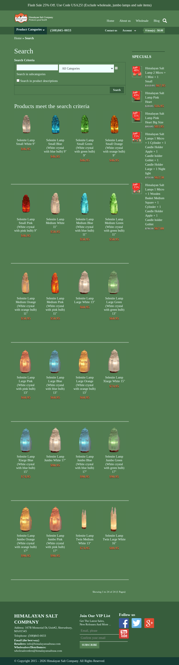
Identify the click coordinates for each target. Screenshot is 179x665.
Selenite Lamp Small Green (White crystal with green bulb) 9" (84, 148)
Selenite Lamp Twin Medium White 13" (85, 539)
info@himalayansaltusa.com (43, 643)
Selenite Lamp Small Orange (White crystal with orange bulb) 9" (114, 148)
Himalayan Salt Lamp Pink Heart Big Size (154, 118)
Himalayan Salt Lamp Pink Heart (154, 97)
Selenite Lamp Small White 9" (25, 142)
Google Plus (149, 623)
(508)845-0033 (60, 30)
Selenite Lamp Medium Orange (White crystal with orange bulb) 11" (26, 306)
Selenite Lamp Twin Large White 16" (114, 539)
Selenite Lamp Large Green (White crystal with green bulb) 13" (114, 306)
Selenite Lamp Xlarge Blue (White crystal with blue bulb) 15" (25, 464)
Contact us (111, 30)
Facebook (124, 623)
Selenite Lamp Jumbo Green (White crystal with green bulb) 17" (114, 464)
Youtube (124, 634)
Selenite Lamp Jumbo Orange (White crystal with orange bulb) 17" (26, 543)
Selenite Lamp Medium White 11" (55, 223)
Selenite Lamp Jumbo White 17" (55, 458)
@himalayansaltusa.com (47, 650)
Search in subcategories (31, 74)
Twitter (136, 623)
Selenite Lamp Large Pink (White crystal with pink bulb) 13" (25, 385)
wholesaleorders (23, 650)
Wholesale (142, 20)
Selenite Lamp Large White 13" (84, 300)
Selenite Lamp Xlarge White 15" (114, 379)
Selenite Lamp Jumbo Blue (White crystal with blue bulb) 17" (84, 464)
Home (110, 20)
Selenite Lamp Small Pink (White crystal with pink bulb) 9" (25, 225)
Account (127, 30)
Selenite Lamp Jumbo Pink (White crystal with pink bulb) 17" (55, 543)
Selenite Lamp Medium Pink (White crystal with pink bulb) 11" (55, 306)
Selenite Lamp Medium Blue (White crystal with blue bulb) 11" (84, 227)
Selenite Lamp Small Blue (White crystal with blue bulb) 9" (55, 146)
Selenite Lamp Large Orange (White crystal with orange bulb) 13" (85, 385)
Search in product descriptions (39, 81)
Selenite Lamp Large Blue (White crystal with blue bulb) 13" (55, 385)
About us (125, 20)
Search (29, 38)
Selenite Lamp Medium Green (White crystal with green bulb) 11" (114, 227)
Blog (157, 20)
